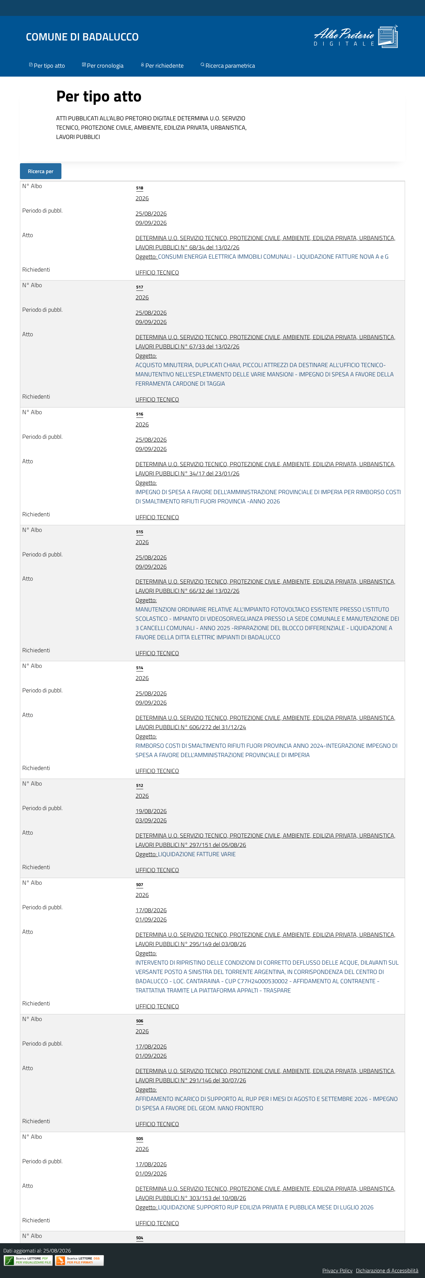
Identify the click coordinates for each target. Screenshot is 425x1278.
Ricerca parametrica (230, 65)
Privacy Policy (337, 1270)
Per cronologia (105, 65)
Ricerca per (40, 171)
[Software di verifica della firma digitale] (79, 1260)
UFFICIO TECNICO (157, 272)
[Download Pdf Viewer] (28, 1260)
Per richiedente (164, 65)
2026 (142, 193)
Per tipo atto (49, 65)
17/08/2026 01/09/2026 (151, 915)
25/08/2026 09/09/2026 (151, 218)
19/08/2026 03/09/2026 (151, 815)
